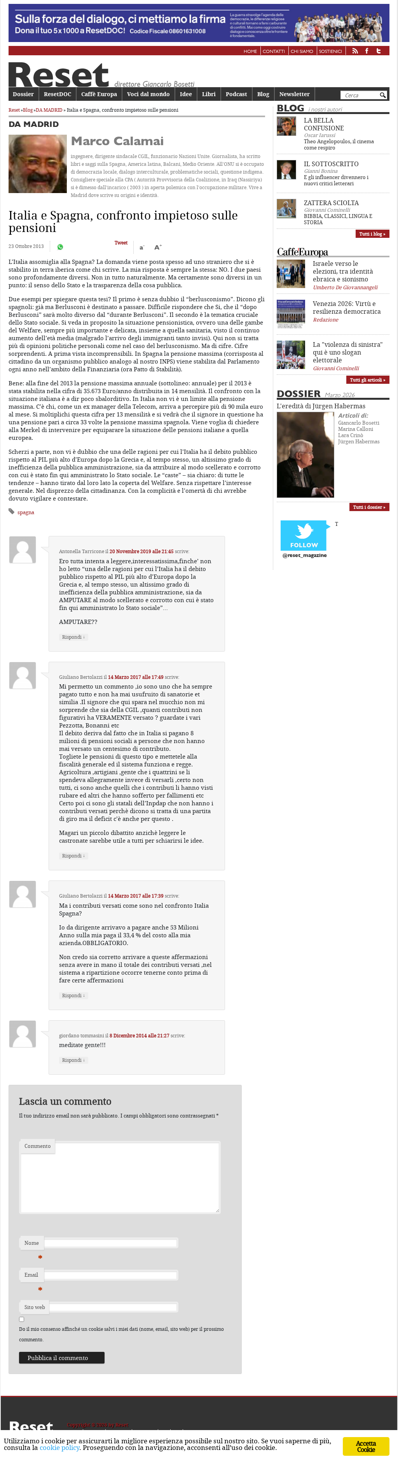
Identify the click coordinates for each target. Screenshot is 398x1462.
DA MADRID (49, 110)
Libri (209, 94)
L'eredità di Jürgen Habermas (321, 406)
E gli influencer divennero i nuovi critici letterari (336, 180)
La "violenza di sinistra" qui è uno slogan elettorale (348, 352)
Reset (14, 110)
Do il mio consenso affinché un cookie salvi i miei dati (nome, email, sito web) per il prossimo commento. (121, 1334)
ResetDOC (57, 94)
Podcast (236, 94)
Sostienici (330, 51)
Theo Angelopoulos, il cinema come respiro (339, 144)
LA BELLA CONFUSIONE (324, 124)
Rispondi (73, 637)
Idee (186, 94)
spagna (25, 512)
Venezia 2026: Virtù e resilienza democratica (347, 307)
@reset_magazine (305, 555)
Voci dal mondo (148, 94)
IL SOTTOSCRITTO (331, 164)
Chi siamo (302, 51)
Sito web (34, 1307)
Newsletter (294, 94)
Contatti (274, 51)
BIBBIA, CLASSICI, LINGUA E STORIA (338, 219)
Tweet (121, 242)
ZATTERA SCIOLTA (331, 203)
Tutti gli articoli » (368, 380)
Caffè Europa (99, 94)
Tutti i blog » (373, 234)
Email (33, 1276)
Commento (37, 1145)
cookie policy (59, 1447)
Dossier (23, 94)
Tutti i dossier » (369, 507)
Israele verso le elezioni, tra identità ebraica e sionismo (343, 271)
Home (250, 51)
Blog (263, 94)
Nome (33, 1244)
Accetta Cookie (366, 1446)
